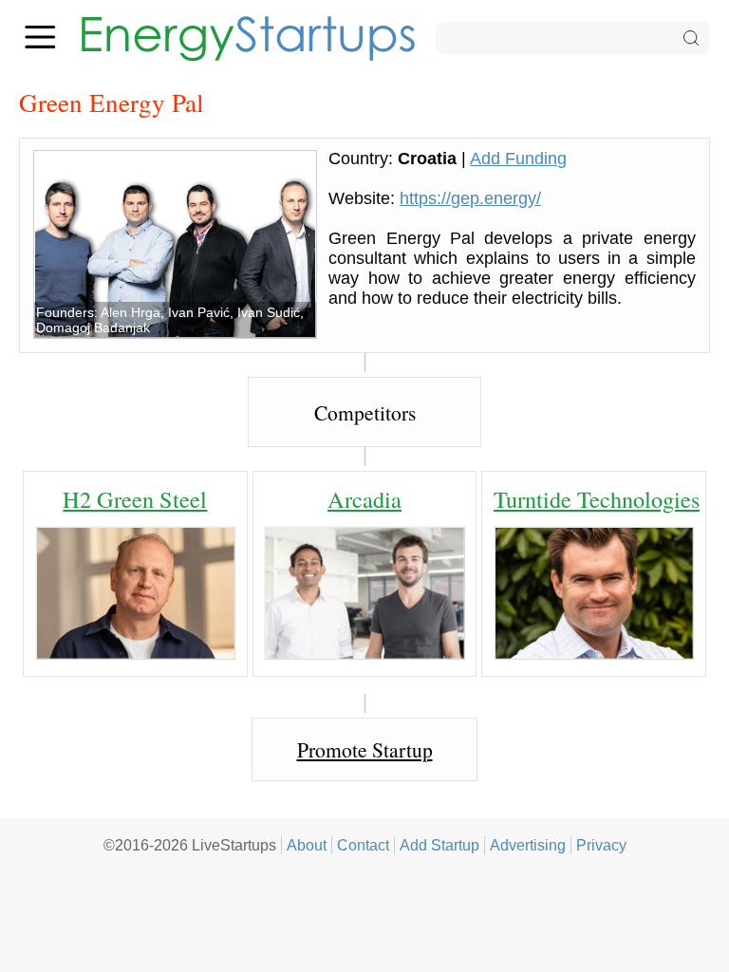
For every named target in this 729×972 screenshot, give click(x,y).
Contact (363, 844)
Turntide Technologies (597, 498)
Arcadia (364, 498)
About (307, 844)
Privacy (601, 844)
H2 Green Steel (135, 498)
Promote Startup (365, 749)
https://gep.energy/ (470, 198)
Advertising (528, 844)
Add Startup (439, 844)
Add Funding (518, 158)
